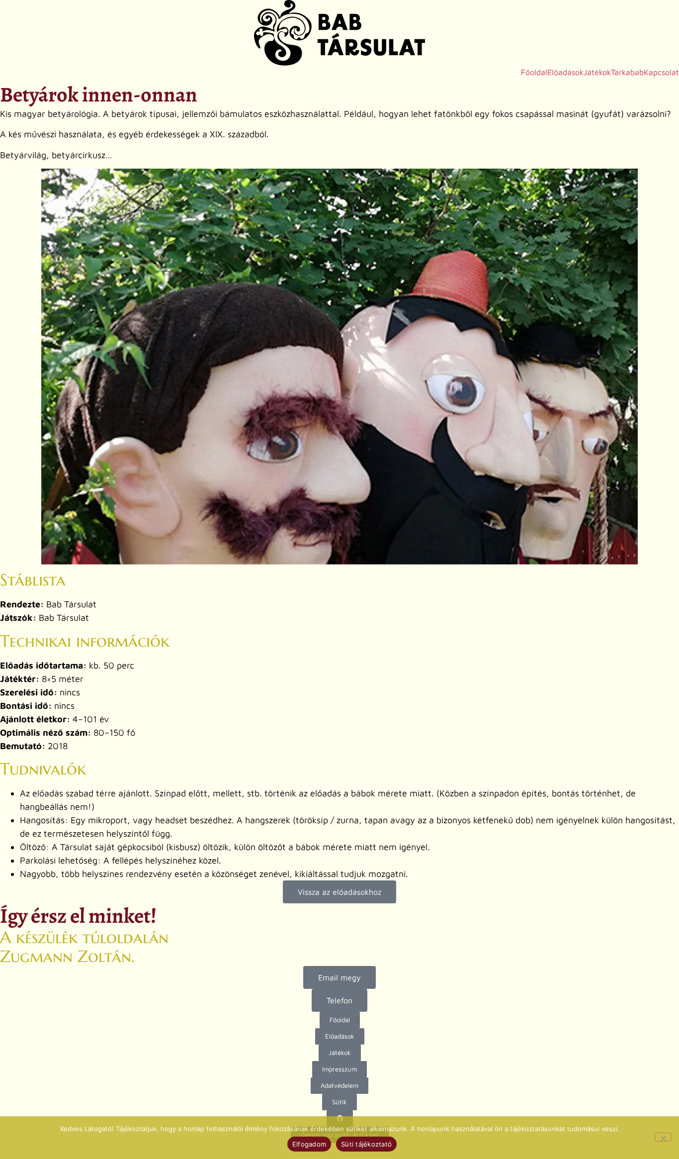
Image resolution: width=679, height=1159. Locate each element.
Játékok (597, 72)
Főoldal (534, 72)
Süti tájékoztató (366, 1144)
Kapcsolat (661, 72)
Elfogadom (309, 1144)
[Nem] (663, 1137)
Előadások (565, 72)
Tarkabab (627, 72)
